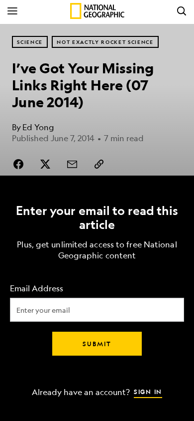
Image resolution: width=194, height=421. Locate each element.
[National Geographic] (97, 11)
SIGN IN (148, 392)
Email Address (36, 288)
